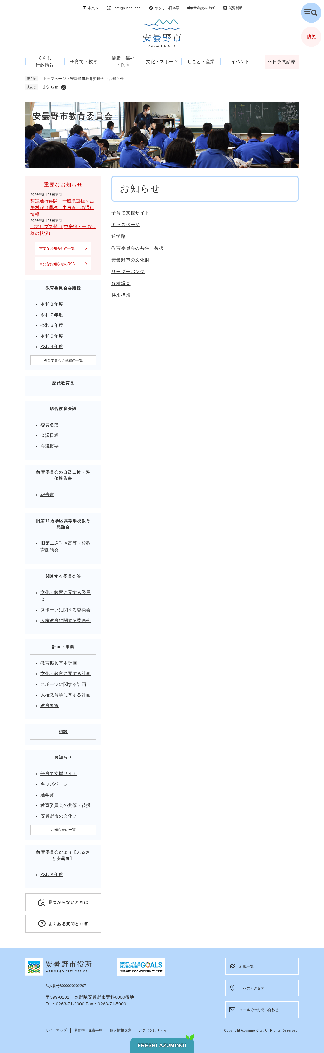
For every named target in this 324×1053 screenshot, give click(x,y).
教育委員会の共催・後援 (137, 248)
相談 (63, 732)
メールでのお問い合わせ (258, 1010)
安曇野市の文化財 (130, 259)
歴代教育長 (63, 383)
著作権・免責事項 (88, 1030)
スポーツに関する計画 (63, 684)
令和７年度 (51, 314)
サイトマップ (56, 1030)
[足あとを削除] (63, 87)
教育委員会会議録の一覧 (63, 360)
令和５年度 (51, 336)
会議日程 (49, 435)
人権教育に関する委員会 (65, 620)
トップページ (54, 78)
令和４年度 (51, 346)
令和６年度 (51, 325)
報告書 (47, 494)
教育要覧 (49, 705)
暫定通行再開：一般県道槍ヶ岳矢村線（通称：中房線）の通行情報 (62, 207)
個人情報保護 (120, 1030)
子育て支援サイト (130, 212)
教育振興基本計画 (58, 663)
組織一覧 (246, 966)
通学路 (118, 236)
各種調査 (121, 283)
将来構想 (121, 295)
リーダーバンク (128, 271)
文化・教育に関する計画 (65, 673)
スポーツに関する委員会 (65, 609)
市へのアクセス (251, 988)
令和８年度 (51, 304)
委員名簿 (49, 424)
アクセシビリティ (152, 1030)
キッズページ (125, 224)
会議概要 (49, 446)
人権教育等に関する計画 (65, 694)
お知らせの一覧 (63, 830)
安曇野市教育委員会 (87, 78)
